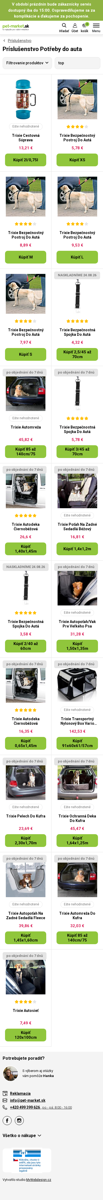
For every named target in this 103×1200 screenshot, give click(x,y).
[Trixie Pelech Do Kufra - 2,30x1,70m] (25, 780)
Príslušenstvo (19, 40)
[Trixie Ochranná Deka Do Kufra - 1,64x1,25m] (77, 780)
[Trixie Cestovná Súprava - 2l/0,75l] (25, 99)
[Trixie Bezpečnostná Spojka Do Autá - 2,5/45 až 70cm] (77, 294)
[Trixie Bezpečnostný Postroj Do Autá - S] (25, 294)
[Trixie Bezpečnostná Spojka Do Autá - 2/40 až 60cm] (25, 585)
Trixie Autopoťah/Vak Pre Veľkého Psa (77, 624)
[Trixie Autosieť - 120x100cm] (25, 974)
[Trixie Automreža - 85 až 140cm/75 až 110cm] (25, 391)
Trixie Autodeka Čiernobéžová (26, 526)
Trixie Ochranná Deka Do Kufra (77, 818)
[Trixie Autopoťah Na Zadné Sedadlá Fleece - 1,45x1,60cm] (25, 877)
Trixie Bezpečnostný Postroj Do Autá (77, 137)
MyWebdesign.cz (38, 1180)
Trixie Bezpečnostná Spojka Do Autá (77, 332)
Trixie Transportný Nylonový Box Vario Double (77, 721)
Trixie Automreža (26, 427)
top (61, 63)
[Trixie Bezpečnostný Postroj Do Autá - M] (25, 197)
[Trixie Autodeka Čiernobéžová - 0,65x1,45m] (25, 683)
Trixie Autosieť (26, 1010)
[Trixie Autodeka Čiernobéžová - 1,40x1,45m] (25, 488)
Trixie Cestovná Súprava (26, 137)
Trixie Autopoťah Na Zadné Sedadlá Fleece (25, 915)
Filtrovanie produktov (24, 63)
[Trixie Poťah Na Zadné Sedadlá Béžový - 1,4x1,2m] (77, 488)
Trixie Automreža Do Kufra (77, 915)
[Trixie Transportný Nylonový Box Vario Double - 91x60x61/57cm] (77, 683)
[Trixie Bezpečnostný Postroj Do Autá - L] (77, 197)
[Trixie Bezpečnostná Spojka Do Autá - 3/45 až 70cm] (77, 391)
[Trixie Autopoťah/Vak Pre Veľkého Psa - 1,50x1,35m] (77, 585)
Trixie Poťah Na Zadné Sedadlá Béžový (77, 526)
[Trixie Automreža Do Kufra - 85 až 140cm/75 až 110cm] (77, 877)
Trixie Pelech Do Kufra (25, 816)
